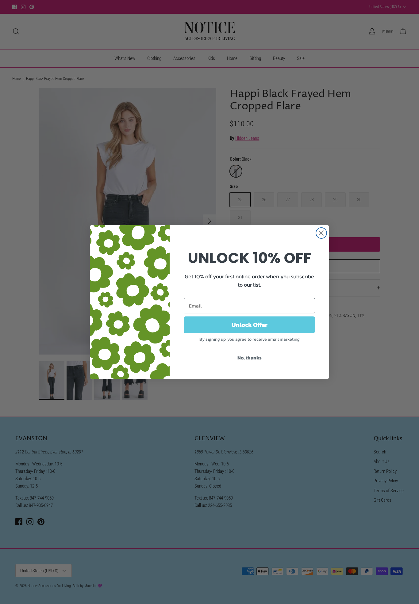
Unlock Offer (249, 324)
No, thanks (249, 357)
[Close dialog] (321, 233)
